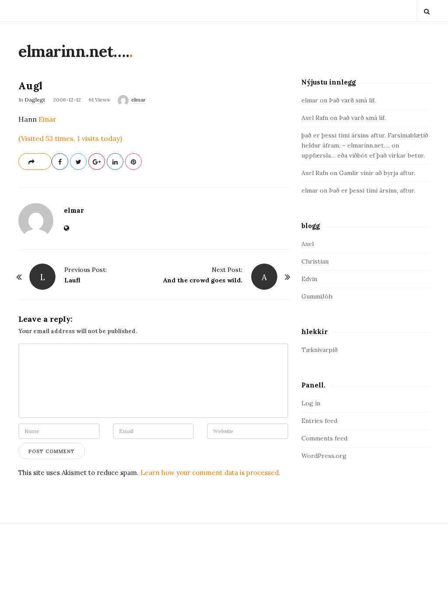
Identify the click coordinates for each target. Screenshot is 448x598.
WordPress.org (323, 456)
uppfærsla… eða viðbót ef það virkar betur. (363, 155)
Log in (310, 403)
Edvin (309, 279)
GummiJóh (316, 296)
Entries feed (319, 421)
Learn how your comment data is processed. (210, 472)
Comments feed (324, 438)
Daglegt (34, 99)
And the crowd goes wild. (202, 280)
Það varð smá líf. (352, 100)
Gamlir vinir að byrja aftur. (377, 173)
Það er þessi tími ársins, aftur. (372, 190)
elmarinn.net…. (73, 51)
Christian (315, 261)
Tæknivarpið (319, 350)
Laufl (72, 280)
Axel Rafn (314, 118)
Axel (307, 244)
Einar (47, 119)
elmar (138, 99)
